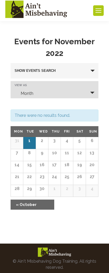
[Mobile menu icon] (98, 10)
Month (27, 93)
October (26, 204)
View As (21, 85)
